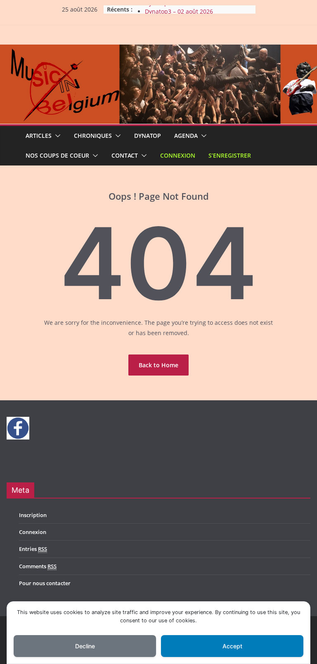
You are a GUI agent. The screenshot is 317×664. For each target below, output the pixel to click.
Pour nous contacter (45, 583)
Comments (38, 566)
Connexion (177, 155)
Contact (124, 155)
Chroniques (93, 135)
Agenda (186, 135)
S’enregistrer (229, 155)
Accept (232, 646)
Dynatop (147, 135)
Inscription (33, 515)
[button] (56, 136)
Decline (85, 646)
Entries (33, 549)
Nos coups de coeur (57, 155)
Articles (39, 135)
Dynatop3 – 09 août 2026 (179, 8)
